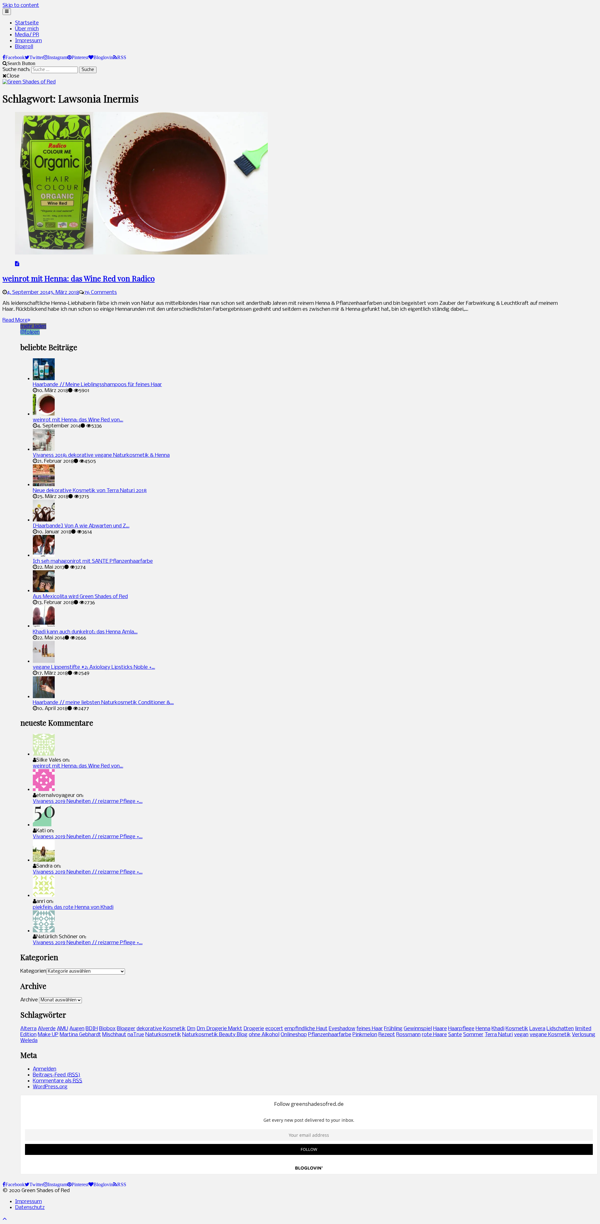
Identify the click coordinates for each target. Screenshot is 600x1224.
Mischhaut (114, 1035)
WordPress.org (50, 1087)
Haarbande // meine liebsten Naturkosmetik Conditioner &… (103, 703)
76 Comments (100, 292)
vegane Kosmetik (550, 1035)
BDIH (92, 1029)
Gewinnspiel (418, 1029)
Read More (15, 320)
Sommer (473, 1035)
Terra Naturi (499, 1035)
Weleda (29, 1041)
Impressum (28, 41)
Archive (29, 1000)
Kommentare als (57, 1081)
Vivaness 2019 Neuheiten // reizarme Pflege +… (87, 801)
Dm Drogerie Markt (219, 1029)
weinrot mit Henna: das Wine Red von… (78, 420)
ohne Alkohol (264, 1035)
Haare (440, 1029)
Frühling (393, 1029)
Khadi (498, 1029)
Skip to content (20, 5)
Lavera (537, 1029)
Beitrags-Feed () (56, 1075)
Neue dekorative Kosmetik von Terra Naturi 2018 (90, 491)
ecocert (274, 1029)
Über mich (27, 29)
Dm (191, 1029)
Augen (76, 1029)
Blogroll (24, 47)
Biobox (107, 1029)
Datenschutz (30, 1208)
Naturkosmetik (163, 1035)
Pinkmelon (364, 1035)
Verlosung (583, 1035)
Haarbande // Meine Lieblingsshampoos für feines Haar (97, 385)
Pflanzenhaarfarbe (329, 1035)
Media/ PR (27, 35)
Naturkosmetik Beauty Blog (215, 1035)
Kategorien (33, 971)
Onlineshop (294, 1035)
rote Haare (434, 1035)
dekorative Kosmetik (161, 1029)
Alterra (28, 1029)
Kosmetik (517, 1029)
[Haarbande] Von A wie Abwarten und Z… (81, 526)
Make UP (48, 1035)
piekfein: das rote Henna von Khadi (73, 907)
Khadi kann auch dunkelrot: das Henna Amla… (85, 632)
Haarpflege (461, 1029)
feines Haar (370, 1029)
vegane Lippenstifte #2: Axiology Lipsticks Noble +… (94, 667)
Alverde (47, 1029)
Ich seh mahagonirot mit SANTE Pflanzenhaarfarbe (93, 561)
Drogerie (253, 1029)
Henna (483, 1029)
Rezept (386, 1035)
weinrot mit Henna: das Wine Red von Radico (78, 278)
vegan (521, 1035)
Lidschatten (560, 1029)
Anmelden (44, 1069)
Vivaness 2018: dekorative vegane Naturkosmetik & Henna (101, 455)
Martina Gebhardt (80, 1035)
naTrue (136, 1035)
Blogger (126, 1029)
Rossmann (408, 1035)
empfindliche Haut (306, 1029)
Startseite (27, 23)
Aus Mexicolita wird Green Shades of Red (80, 597)
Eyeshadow (342, 1029)
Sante (455, 1035)
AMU (62, 1029)
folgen (32, 332)
